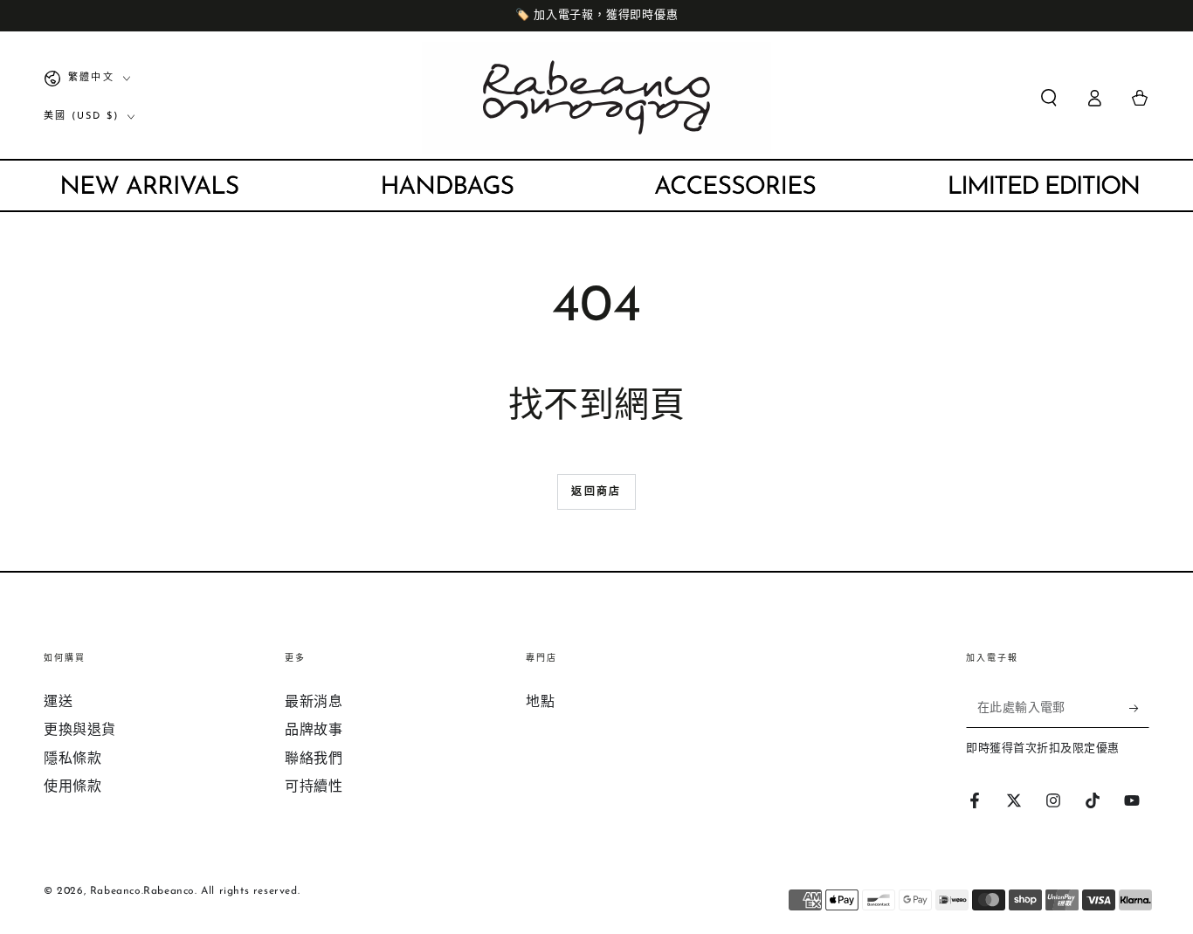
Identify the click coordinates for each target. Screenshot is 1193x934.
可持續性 (313, 787)
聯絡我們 (313, 759)
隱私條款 (72, 759)
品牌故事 (313, 731)
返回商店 (596, 492)
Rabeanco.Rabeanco (142, 891)
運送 (58, 703)
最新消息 (313, 703)
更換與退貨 (80, 731)
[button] (1049, 98)
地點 (540, 703)
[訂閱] (1139, 708)
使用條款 (72, 787)
